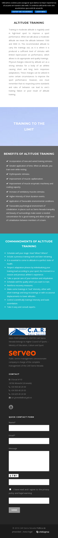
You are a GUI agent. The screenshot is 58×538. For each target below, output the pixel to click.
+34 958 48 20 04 (18, 387)
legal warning (25, 493)
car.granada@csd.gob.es (21, 397)
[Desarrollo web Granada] (42, 533)
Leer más (40, 12)
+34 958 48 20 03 (18, 390)
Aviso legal (27, 531)
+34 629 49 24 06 (18, 394)
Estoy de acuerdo (22, 12)
